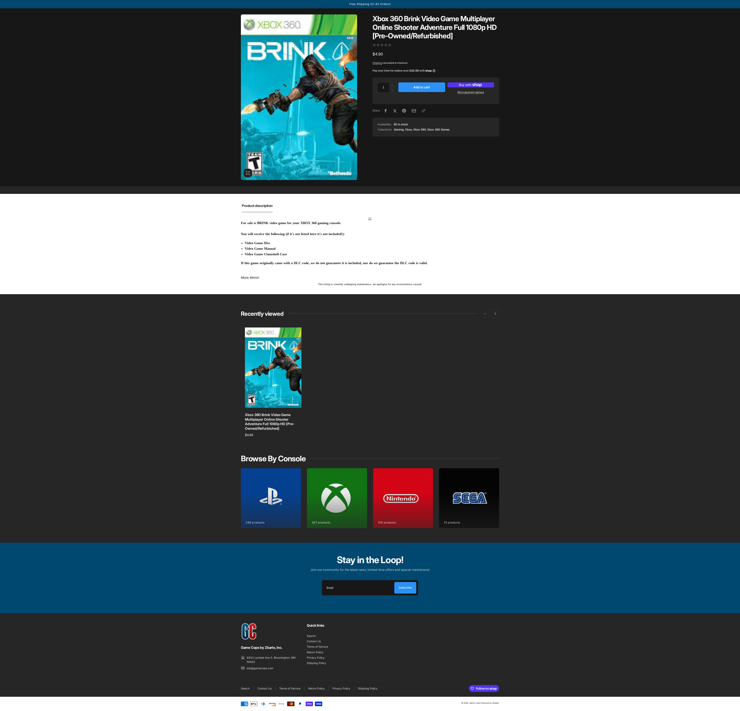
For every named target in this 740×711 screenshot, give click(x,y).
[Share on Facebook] (386, 111)
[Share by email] (413, 110)
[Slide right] (495, 314)
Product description (257, 206)
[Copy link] (424, 111)
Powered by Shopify (490, 703)
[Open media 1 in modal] (299, 97)
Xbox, (409, 129)
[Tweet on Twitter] (395, 111)
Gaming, (399, 129)
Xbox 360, (420, 129)
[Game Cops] (249, 638)
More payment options (470, 92)
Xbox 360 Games (438, 129)
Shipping (377, 62)
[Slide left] (485, 314)
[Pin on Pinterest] (404, 111)
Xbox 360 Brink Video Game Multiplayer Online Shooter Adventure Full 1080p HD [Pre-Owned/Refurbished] (269, 421)
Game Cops (474, 703)
